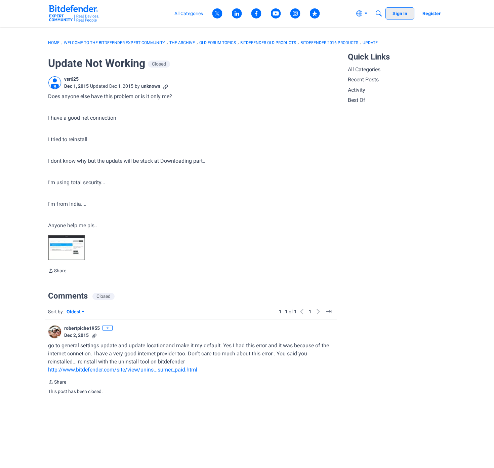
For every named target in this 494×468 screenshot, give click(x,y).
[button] (54, 82)
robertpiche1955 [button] (82, 328)
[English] (74, 13)
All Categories (364, 69)
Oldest (74, 312)
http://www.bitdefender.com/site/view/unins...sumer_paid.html (122, 369)
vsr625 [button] (71, 79)
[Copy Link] (166, 86)
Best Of (356, 100)
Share (57, 271)
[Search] (379, 13)
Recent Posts (363, 79)
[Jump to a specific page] (329, 311)
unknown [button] (150, 86)
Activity (356, 90)
